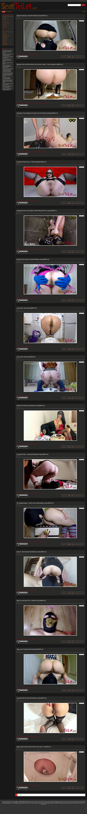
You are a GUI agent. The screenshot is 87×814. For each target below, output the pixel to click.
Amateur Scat (11, 801)
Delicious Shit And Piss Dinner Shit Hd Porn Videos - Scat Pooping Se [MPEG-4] (40, 64)
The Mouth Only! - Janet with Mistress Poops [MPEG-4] (32, 454)
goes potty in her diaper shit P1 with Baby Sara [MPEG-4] (8, 84)
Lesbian (65, 801)
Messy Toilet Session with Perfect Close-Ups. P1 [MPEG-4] (33, 747)
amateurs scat (17, 801)
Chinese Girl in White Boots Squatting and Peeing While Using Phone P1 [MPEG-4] (7, 66)
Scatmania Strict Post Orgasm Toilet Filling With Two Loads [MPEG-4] (37, 210)
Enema (35, 801)
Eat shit (30, 801)
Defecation (22, 801)
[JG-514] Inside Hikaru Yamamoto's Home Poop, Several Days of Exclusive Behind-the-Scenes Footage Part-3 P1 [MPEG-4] (8, 70)
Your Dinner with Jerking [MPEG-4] (27, 308)
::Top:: (43, 813)
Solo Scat (4, 21)
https (58, 801)
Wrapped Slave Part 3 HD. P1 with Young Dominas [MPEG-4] (7, 55)
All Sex (7, 801)
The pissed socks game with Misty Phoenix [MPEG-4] (8, 57)
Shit (46, 803)
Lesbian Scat (69, 801)
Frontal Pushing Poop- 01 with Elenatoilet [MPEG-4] (31, 162)
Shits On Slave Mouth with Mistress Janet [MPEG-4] (31, 552)
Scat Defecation (5, 22)
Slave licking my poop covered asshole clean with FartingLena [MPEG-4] (7, 51)
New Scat (19, 65)
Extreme (38, 801)
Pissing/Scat (5, 24)
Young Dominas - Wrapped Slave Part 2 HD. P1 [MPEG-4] (7, 87)
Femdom (44, 801)
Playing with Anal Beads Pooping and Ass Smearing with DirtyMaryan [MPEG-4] (8, 81)
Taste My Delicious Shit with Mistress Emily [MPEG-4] (32, 15)
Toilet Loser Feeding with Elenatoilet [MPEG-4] (30, 649)
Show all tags (43, 804)
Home (83, 11)
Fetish (53, 801)
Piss (75, 801)
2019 (3, 801)
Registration (9, 11)
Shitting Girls (57, 802)
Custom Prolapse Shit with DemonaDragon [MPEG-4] (6, 78)
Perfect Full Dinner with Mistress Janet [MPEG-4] (31, 405)
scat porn (23, 802)
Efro (33, 801)
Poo (79, 801)
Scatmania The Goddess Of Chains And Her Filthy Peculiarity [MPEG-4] (37, 113)
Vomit (4, 27)
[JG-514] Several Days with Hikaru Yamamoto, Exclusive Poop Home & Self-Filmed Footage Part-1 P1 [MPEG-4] (8, 75)
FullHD (56, 801)
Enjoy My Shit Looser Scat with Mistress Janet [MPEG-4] (33, 259)
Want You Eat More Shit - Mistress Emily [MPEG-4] (31, 600)
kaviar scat (62, 801)
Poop (82, 801)
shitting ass (52, 802)
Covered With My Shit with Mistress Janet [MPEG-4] (31, 698)
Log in (3, 11)
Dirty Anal (27, 801)
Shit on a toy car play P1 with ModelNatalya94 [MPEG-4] (7, 89)
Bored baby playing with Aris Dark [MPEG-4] (7, 63)
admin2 (64, 56)
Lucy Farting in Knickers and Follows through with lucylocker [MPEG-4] (7, 60)
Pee (73, 801)
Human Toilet (5, 26)
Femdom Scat (49, 801)
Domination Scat (5, 18)
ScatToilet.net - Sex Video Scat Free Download (19, 5)
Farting (41, 801)
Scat (16, 803)
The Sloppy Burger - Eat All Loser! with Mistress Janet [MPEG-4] (35, 503)
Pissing (77, 801)
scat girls (19, 802)
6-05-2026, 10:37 (79, 56)
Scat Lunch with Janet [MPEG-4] (26, 357)
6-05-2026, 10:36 (79, 349)
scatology (36, 802)
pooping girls (7, 802)
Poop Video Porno (6, 23)
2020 (5, 801)
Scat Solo (27, 802)
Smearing (4, 25)
